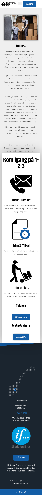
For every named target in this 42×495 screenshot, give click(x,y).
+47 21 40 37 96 (21, 413)
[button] (20, 3)
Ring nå (22, 492)
